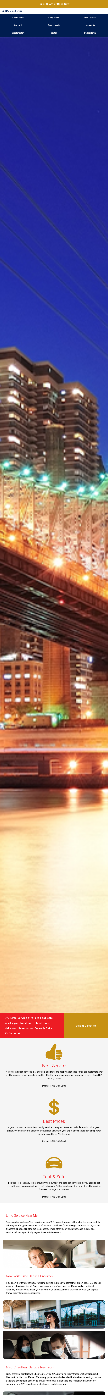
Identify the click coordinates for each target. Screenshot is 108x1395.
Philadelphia (90, 33)
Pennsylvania (54, 25)
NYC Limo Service (13, 11)
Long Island (53, 18)
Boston (54, 33)
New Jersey (89, 18)
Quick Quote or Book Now (54, 4)
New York (18, 25)
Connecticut (17, 18)
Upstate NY (90, 25)
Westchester (18, 33)
